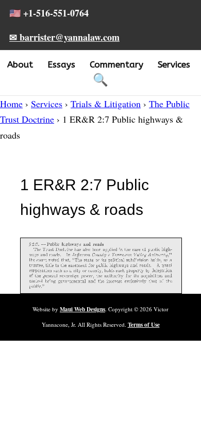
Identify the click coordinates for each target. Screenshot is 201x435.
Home (11, 103)
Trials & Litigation (106, 103)
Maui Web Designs (82, 309)
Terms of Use (144, 325)
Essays (61, 64)
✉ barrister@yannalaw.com (64, 37)
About (20, 64)
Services (174, 64)
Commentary (116, 64)
